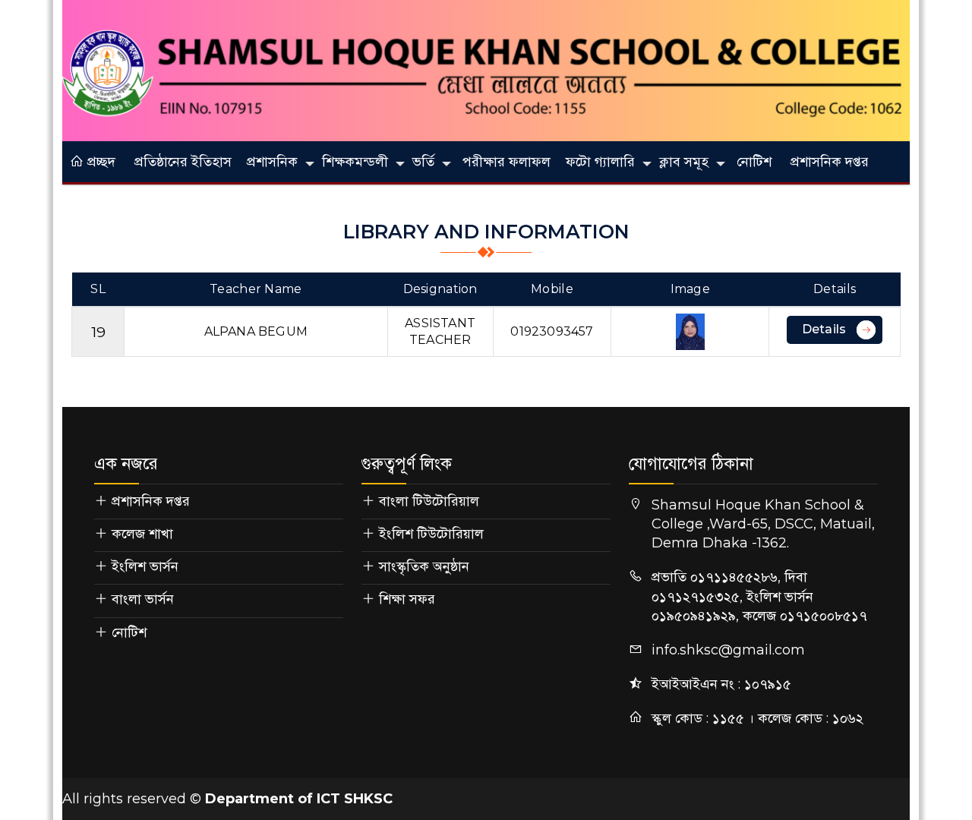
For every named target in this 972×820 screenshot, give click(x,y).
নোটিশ (754, 161)
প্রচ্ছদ (99, 161)
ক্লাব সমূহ (683, 161)
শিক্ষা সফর (407, 599)
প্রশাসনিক (272, 161)
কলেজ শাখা (142, 533)
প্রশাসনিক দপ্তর (830, 161)
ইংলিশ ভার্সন (145, 566)
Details (824, 329)
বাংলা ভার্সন (143, 599)
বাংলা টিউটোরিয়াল (429, 501)
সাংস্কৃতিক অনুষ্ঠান (424, 566)
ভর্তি (423, 161)
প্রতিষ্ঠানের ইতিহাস (183, 161)
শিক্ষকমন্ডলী (355, 161)
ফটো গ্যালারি (600, 161)
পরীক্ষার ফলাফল (506, 161)
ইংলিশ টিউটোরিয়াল (431, 533)
